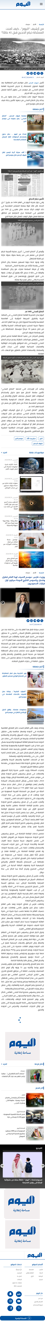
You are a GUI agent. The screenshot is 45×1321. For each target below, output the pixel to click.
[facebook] (38, 73)
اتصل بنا (19, 1276)
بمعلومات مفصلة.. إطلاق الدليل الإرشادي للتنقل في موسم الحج (14, 711)
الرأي (32, 1276)
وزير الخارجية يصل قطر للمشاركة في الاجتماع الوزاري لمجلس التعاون (14, 674)
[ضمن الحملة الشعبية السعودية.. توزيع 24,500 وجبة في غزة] (35, 1117)
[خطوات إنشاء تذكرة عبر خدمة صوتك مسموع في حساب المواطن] (31, 484)
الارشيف (19, 1273)
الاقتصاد (31, 1269)
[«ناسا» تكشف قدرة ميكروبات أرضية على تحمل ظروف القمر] (31, 465)
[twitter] (41, 73)
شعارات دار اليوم (17, 1282)
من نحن (40, 1298)
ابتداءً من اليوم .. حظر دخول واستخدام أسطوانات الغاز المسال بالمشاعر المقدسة (14, 137)
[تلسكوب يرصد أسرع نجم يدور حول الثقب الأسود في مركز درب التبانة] (31, 503)
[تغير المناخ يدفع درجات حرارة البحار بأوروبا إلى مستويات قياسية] (31, 559)
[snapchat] (10, 1294)
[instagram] (10, 1301)
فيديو (41, 1279)
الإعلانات (19, 1279)
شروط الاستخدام (38, 1305)
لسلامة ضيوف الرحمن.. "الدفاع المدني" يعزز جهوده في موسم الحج (14, 118)
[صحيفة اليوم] (23, 4)
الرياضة (41, 1276)
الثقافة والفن (30, 1273)
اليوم (42, 77)
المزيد (4, 452)
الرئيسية (41, 24)
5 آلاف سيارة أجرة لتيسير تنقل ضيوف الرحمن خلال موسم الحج (14, 153)
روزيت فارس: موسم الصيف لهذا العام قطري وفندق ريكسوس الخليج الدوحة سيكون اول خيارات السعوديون (23, 580)
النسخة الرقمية (20, 1318)
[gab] (19, 1294)
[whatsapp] (31, 73)
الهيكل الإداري (38, 1301)
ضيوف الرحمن (34, 82)
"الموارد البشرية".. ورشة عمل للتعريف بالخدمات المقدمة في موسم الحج (14, 694)
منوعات (28, 24)
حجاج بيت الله (31, 438)
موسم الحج (19, 438)
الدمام (38, 77)
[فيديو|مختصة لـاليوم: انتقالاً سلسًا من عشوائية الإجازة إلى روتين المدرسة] (22, 1165)
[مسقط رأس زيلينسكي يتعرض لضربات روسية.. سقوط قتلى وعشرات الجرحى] (35, 1100)
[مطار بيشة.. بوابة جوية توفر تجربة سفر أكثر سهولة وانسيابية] (31, 522)
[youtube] (19, 1301)
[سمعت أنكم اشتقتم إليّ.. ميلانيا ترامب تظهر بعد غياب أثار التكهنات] (35, 1076)
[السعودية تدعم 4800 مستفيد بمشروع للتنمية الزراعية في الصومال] (35, 1133)
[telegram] (34, 73)
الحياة (41, 1273)
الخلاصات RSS (18, 1286)
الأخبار (34, 24)
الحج (41, 438)
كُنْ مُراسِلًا (19, 1269)
